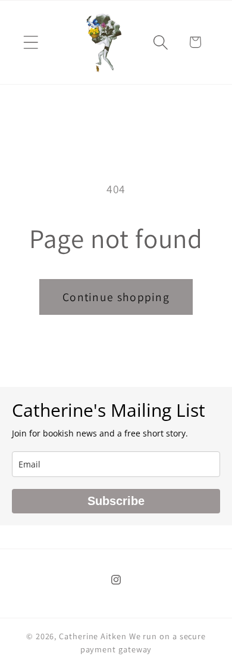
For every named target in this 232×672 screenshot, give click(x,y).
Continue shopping (116, 297)
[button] (31, 42)
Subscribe (116, 500)
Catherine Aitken (93, 636)
